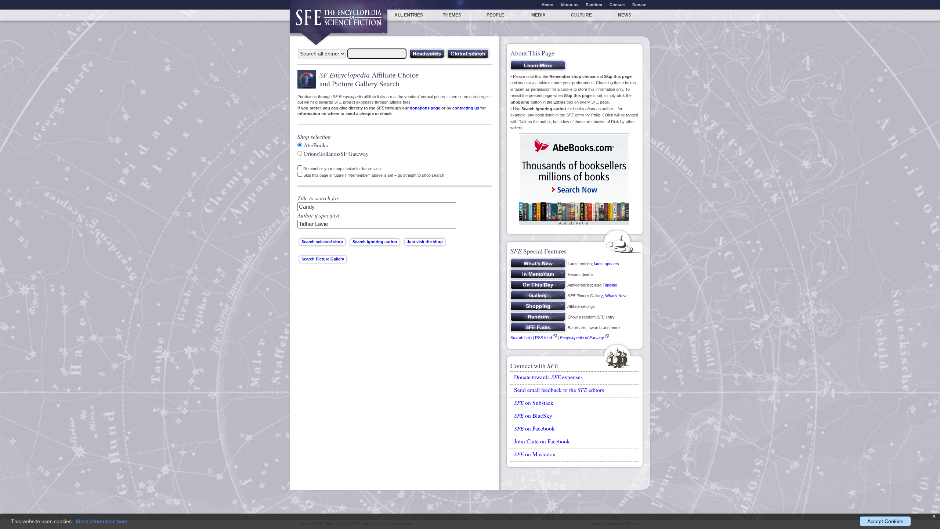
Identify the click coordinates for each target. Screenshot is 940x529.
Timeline (610, 285)
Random (594, 5)
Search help (521, 337)
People (495, 15)
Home (547, 5)
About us (569, 5)
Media (538, 15)
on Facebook (534, 428)
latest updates (606, 264)
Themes (452, 15)
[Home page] (338, 21)
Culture (581, 15)
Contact (617, 5)
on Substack (533, 402)
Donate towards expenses (548, 377)
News (624, 15)
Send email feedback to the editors (559, 389)
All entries (408, 15)
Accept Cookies (885, 521)
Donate (639, 5)
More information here (102, 521)
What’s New (615, 296)
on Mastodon (535, 454)
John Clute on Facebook (542, 441)
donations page (425, 108)
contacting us (465, 108)
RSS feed (543, 337)
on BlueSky (533, 415)
